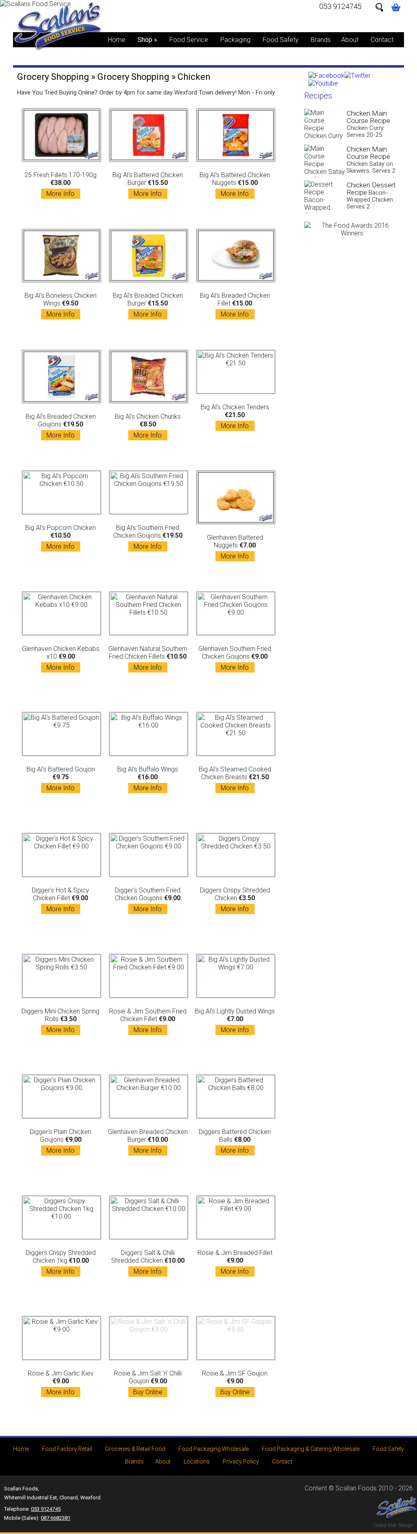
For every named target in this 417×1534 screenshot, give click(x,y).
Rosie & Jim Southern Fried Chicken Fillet (148, 1020)
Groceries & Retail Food (135, 1449)
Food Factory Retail (67, 1449)
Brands (321, 40)
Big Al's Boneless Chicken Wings (60, 305)
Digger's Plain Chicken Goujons (60, 1141)
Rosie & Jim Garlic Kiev (61, 1382)
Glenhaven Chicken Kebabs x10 (60, 658)
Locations (197, 1461)
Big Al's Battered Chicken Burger (147, 184)
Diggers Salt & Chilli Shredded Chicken (147, 1262)
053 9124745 (340, 6)
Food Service (188, 40)
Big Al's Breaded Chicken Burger (148, 305)
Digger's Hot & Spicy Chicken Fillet (60, 899)
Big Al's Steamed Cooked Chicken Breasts (235, 778)
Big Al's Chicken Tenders (235, 416)
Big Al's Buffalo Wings (147, 778)
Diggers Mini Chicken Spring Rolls (60, 1020)
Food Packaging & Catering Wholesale (311, 1449)
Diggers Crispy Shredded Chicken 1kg (61, 1262)
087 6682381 (55, 1518)
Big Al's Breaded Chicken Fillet (235, 305)
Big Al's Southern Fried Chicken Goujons (147, 537)
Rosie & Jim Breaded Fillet (235, 1262)
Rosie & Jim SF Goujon (235, 1382)
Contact (382, 40)
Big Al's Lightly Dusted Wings (235, 1020)
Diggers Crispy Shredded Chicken (235, 899)
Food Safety (280, 40)
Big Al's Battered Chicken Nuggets (235, 184)
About (349, 40)
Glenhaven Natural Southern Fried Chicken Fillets (147, 658)
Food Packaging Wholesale (213, 1449)
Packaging (235, 40)
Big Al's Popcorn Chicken (60, 537)
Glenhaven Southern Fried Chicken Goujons (234, 658)
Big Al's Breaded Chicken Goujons (61, 426)
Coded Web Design (393, 1525)
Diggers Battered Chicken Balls (235, 1141)
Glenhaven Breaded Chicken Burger (148, 1141)
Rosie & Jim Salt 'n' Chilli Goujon (148, 1382)
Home (116, 40)
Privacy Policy (241, 1461)
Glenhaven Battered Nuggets (235, 547)
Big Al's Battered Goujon (60, 778)
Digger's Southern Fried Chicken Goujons (147, 899)
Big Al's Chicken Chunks (148, 426)
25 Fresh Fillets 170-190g (60, 184)
